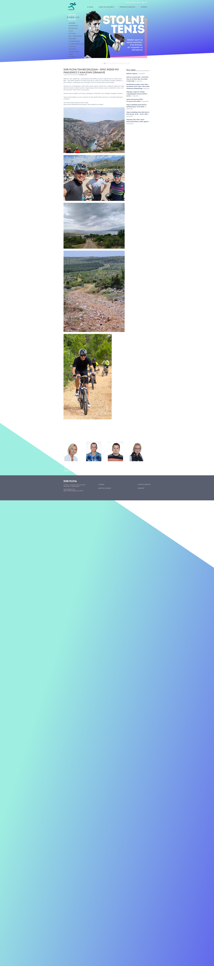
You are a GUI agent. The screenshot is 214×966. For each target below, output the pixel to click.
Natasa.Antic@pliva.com (70, 470)
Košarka (72, 33)
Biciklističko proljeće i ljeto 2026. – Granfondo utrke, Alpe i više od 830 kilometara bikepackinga (137, 86)
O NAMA (90, 7)
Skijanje (72, 49)
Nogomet (72, 39)
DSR (86, 74)
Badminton (73, 26)
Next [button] (151, 450)
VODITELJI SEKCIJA (127, 7)
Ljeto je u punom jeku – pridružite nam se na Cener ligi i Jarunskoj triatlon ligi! (137, 79)
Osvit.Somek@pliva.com (92, 470)
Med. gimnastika (75, 36)
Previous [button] (63, 450)
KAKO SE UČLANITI (106, 7)
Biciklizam (73, 28)
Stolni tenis (74, 52)
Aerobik (72, 23)
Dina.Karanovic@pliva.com (136, 470)
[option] (74, 457)
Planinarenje (74, 41)
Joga (71, 31)
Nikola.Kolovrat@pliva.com (115, 470)
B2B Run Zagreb (131, 73)
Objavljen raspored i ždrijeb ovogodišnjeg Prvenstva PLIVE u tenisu (136, 94)
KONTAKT (141, 488)
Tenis (71, 54)
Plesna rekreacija (76, 44)
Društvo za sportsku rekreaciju (133, 2)
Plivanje (72, 46)
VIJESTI (144, 7)
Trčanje (72, 57)
